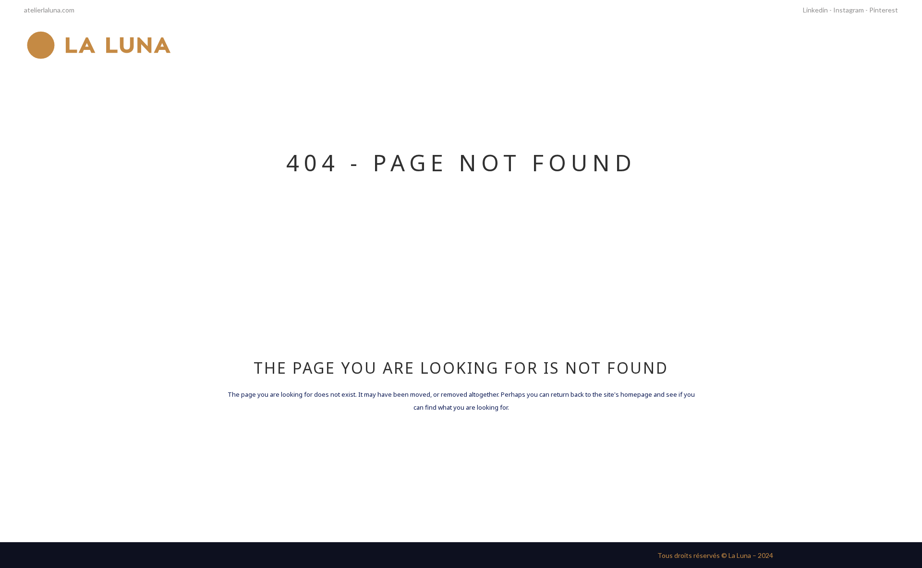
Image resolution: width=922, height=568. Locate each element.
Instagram (848, 10)
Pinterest (883, 10)
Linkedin (815, 10)
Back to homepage (461, 449)
